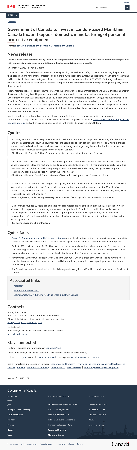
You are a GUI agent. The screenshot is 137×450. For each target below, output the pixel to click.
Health (10, 430)
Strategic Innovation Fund (26, 290)
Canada (21, 367)
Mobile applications (29, 444)
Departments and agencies (59, 396)
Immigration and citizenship (18, 410)
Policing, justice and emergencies (61, 420)
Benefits (10, 425)
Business (11, 420)
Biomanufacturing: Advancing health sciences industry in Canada (46, 294)
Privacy (80, 444)
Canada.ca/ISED (54, 347)
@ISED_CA (21, 357)
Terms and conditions (65, 444)
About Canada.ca (46, 444)
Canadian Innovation (48, 357)
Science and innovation (98, 404)
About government (96, 396)
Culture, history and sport (58, 415)
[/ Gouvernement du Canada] (26, 7)
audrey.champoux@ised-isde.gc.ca (24, 322)
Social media (12, 444)
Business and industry (38, 367)
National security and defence (60, 410)
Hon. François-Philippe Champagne (101, 367)
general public (58, 367)
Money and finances (56, 435)
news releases (74, 367)
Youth (91, 420)
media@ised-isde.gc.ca (18, 334)
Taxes (9, 435)
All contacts (12, 396)
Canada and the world (57, 430)
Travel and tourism (15, 415)
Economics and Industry (63, 363)
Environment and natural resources (62, 404)
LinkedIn (96, 357)
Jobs (9, 404)
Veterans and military (97, 415)
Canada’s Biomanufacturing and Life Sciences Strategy (39, 238)
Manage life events (96, 425)
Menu (11, 15)
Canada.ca (12, 22)
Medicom (18, 285)
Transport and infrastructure (60, 425)
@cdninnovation (79, 357)
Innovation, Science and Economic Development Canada (44, 45)
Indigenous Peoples (97, 410)
